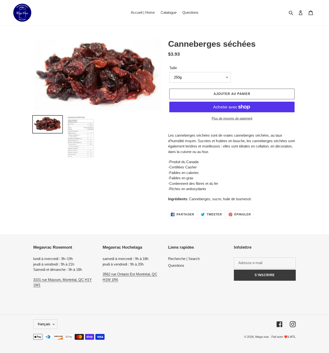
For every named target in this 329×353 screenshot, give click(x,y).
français (44, 324)
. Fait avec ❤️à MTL (283, 337)
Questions (176, 265)
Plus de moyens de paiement (232, 118)
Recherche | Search (184, 259)
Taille (173, 68)
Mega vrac (262, 337)
